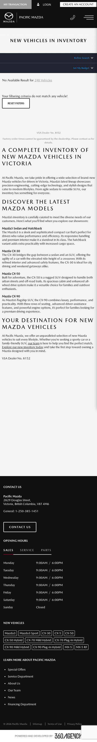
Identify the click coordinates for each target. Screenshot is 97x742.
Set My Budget (81, 68)
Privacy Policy (74, 724)
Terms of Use (55, 724)
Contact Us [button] (20, 527)
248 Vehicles (43, 80)
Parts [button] (46, 550)
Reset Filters (16, 103)
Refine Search (81, 57)
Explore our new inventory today (22, 347)
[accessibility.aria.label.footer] (68, 736)
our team (33, 343)
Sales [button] (8, 550)
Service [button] (27, 550)
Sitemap (38, 724)
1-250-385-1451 (27, 511)
